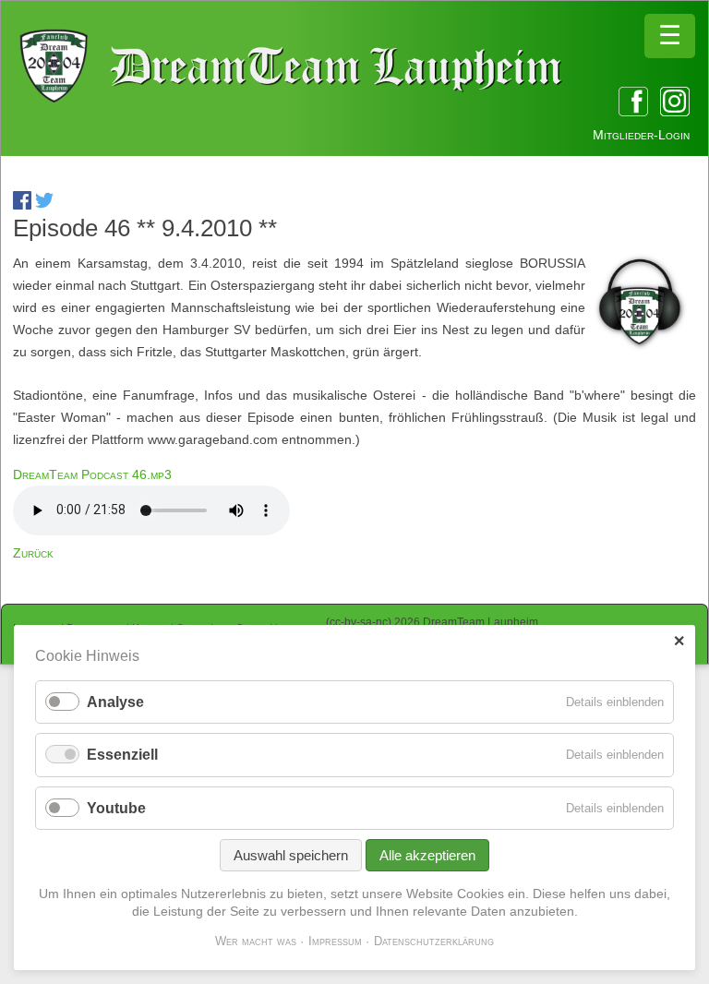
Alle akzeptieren (427, 855)
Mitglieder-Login (641, 134)
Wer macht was (255, 941)
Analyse (115, 702)
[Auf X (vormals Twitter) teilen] (44, 205)
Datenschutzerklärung (434, 941)
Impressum (335, 941)
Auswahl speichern (291, 855)
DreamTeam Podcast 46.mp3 (92, 474)
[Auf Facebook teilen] (22, 205)
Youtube (116, 808)
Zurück (33, 553)
